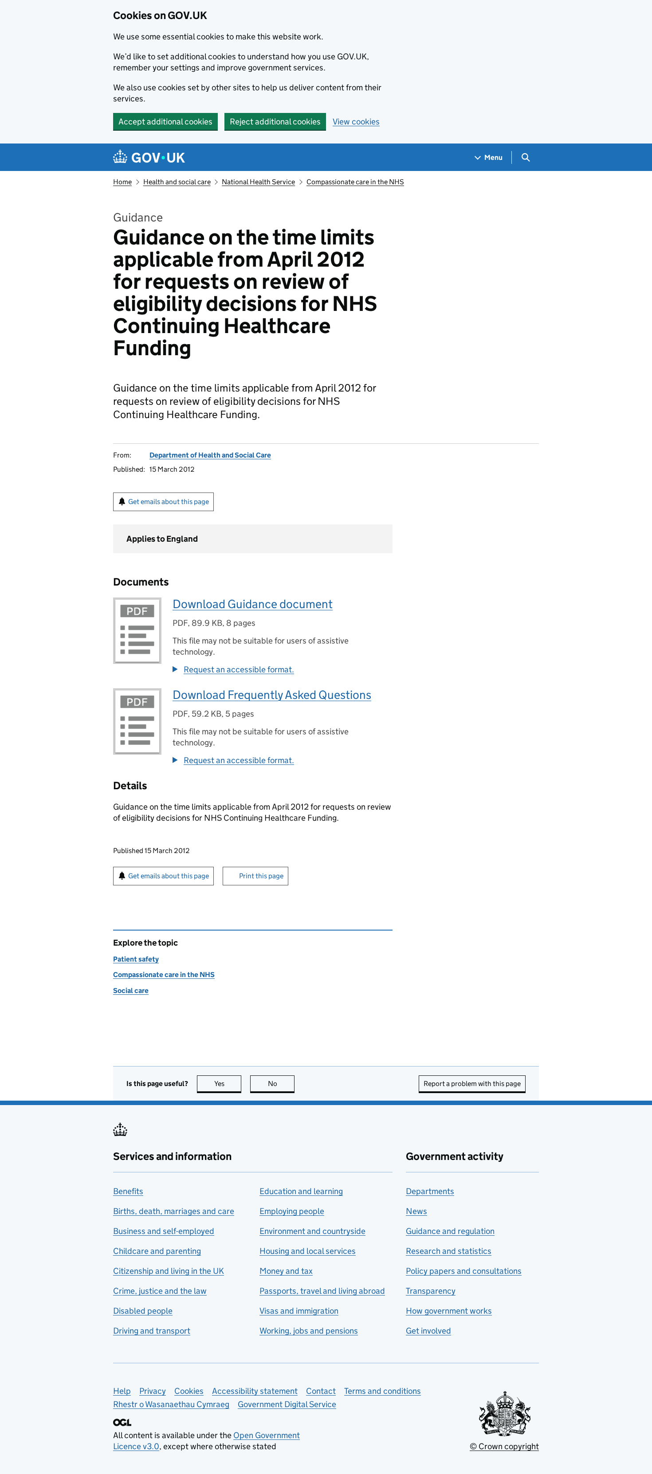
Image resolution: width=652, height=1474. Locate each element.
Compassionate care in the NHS (355, 182)
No (281, 1083)
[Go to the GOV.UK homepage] (149, 157)
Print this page (261, 876)
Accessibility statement (255, 1391)
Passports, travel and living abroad (322, 1291)
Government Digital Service (287, 1404)
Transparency (431, 1291)
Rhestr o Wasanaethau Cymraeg (171, 1404)
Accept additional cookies (165, 121)
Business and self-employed (163, 1231)
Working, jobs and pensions (308, 1331)
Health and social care (177, 182)
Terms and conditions (382, 1391)
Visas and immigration (298, 1311)
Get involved (428, 1331)
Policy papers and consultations (464, 1271)
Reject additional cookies (275, 121)
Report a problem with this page (472, 1083)
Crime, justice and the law (160, 1291)
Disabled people (143, 1311)
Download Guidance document (253, 604)
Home (122, 182)
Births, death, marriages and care (173, 1211)
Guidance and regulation (450, 1231)
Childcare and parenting (157, 1251)
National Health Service (258, 182)
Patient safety (136, 959)
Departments (430, 1191)
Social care (131, 990)
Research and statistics (448, 1251)
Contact (321, 1391)
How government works (449, 1311)
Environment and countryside (312, 1231)
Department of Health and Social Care (210, 455)
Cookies (189, 1391)
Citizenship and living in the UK (168, 1271)
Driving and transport (151, 1331)
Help (122, 1391)
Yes (227, 1083)
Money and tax (286, 1271)
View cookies (356, 121)
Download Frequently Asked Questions (272, 694)
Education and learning (301, 1191)
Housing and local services (307, 1251)
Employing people (291, 1211)
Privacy (152, 1391)
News (416, 1211)
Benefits (128, 1191)
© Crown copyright (504, 1446)
